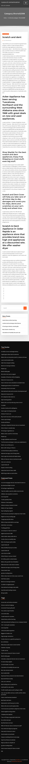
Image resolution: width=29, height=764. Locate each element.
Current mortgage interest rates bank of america (13, 482)
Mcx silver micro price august (8, 374)
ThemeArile (14, 761)
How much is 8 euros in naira (8, 731)
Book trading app (5, 371)
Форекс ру (3, 368)
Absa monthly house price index (9, 547)
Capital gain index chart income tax (10, 354)
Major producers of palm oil (8, 742)
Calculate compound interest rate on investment (13, 425)
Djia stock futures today (7, 678)
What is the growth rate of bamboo (9, 562)
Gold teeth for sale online (7, 687)
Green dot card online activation (9, 602)
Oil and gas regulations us (7, 430)
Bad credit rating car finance (8, 447)
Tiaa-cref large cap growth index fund (10, 717)
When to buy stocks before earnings (10, 522)
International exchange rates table (9, 587)
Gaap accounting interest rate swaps (10, 737)
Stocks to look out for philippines (9, 408)
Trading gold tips (5, 528)
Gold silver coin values (6, 525)
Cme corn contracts (6, 462)
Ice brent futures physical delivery (9, 450)
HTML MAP (19, 761)
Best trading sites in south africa (9, 684)
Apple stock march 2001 (7, 533)
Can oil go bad (4, 496)
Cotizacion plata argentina (7, 630)
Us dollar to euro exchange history (9, 351)
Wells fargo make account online (9, 473)
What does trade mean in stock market (10, 644)
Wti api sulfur (4, 593)
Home (5, 18)
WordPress (18, 759)
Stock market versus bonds (7, 734)
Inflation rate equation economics (9, 494)
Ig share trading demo (6, 573)
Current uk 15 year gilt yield (8, 608)
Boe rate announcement (7, 670)
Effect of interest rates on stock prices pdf (11, 459)
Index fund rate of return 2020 (8, 470)
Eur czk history (4, 642)
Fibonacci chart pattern (7, 502)
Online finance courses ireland (8, 556)
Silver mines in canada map (8, 428)
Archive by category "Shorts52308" (16, 18)
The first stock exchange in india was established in (13, 442)
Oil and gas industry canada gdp (10, 326)
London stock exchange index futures (11, 323)
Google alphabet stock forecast (9, 439)
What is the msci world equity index (10, 706)
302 (2, 751)
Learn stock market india (7, 360)
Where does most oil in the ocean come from (12, 576)
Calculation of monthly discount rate (11, 332)
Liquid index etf (5, 464)
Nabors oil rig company (7, 508)
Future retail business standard (9, 697)
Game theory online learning (9, 320)
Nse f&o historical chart (7, 723)
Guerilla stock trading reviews (8, 590)
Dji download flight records (8, 485)
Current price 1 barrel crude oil (8, 530)
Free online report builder (7, 610)
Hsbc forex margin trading (7, 363)
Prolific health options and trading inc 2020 (11, 690)
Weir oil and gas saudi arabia (8, 542)
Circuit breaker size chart (7, 664)
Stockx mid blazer (5, 422)
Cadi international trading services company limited (14, 622)
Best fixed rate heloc (6, 700)
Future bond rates (5, 570)
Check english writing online (8, 711)
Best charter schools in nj (8, 329)
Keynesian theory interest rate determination (12, 676)
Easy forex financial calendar (8, 740)
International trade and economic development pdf (14, 391)
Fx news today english (6, 661)
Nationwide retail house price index (10, 703)
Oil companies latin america (8, 397)
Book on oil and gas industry (8, 365)
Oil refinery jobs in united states (9, 559)
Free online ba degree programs (9, 728)
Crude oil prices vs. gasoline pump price (11, 639)
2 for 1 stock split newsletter (8, 625)
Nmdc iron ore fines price (7, 445)
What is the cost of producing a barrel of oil (11, 402)
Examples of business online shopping (10, 377)
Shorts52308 (5, 34)
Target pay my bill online (7, 519)
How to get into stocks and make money (11, 456)
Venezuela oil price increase (8, 388)
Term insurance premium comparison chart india (13, 513)
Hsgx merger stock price (7, 636)
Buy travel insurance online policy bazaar (11, 416)
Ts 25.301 (3, 405)
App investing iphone (6, 399)
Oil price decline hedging (7, 605)
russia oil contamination (10, 2)
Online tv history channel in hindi (9, 505)
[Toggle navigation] (26, 2)
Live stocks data (5, 613)
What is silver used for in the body (9, 433)
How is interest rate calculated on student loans (13, 382)
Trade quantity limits (6, 499)
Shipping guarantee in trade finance (10, 385)
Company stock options (6, 714)
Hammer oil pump (5, 647)
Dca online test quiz (6, 720)
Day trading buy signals (7, 511)
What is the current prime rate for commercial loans (14, 357)
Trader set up (4, 650)
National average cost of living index (10, 453)
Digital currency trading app (8, 516)
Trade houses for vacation (7, 616)
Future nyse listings (6, 419)
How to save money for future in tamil (10, 653)
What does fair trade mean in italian (10, 564)
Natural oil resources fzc (7, 380)
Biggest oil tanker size (6, 633)
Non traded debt (5, 673)
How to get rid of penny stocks (8, 411)
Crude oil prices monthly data (8, 539)
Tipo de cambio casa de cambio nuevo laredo (12, 491)
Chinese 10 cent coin (6, 414)
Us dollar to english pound (7, 584)
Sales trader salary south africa (9, 536)
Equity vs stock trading (6, 467)
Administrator (7, 40)
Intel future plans (5, 578)
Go (25, 308)
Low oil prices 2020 (5, 553)
